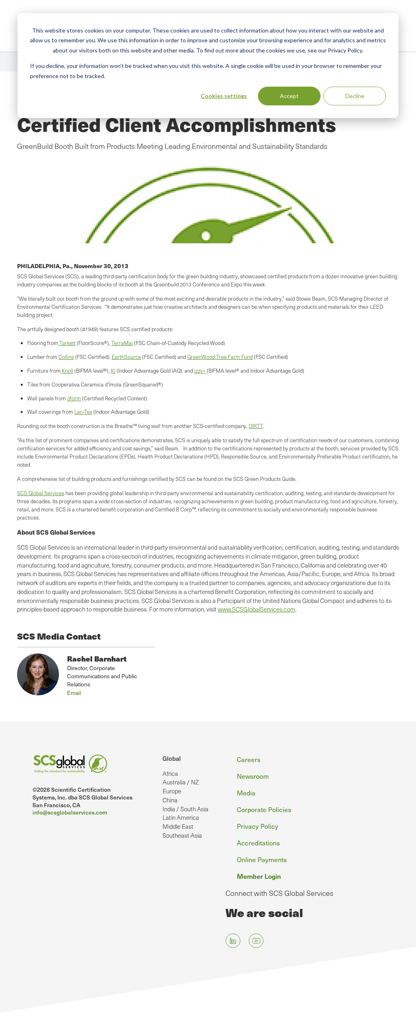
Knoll (67, 370)
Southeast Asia (182, 835)
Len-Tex (83, 411)
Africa (170, 773)
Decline (354, 95)
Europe (171, 791)
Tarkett (67, 343)
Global (171, 758)
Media (246, 792)
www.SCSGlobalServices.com (256, 609)
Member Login (259, 875)
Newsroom (253, 776)
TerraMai (122, 343)
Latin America (180, 817)
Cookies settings (224, 95)
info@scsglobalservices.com (69, 812)
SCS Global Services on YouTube (256, 940)
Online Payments (262, 859)
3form (74, 398)
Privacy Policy (257, 826)
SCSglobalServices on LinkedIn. (232, 940)
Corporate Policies (264, 809)
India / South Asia (185, 809)
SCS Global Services (40, 493)
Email (74, 693)
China (170, 800)
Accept (289, 95)
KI (113, 370)
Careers (248, 759)
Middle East (177, 826)
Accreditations (258, 843)
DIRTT (256, 426)
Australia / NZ (180, 782)
